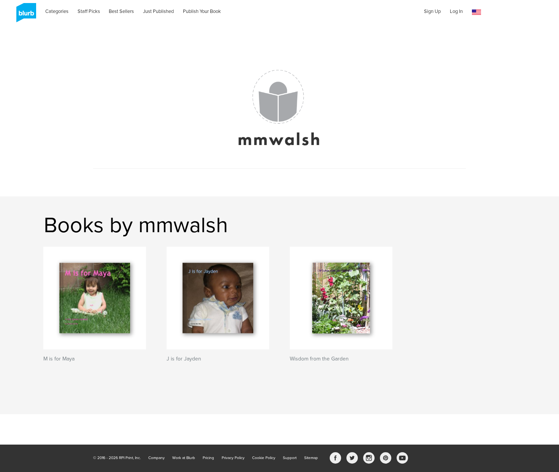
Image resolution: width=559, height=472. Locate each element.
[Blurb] (24, 15)
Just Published (158, 11)
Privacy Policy (233, 458)
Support (290, 458)
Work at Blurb (183, 458)
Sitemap (311, 458)
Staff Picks (89, 11)
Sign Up (432, 11)
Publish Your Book (202, 11)
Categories (56, 11)
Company (156, 458)
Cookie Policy (263, 458)
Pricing (208, 458)
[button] (476, 12)
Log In (456, 11)
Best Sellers (121, 11)
